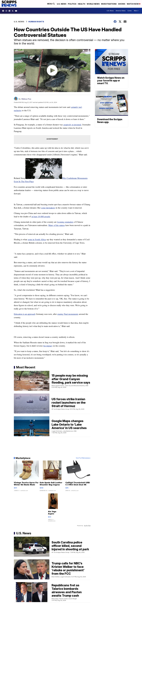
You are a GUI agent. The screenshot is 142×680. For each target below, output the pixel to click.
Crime (130, 11)
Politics (72, 4)
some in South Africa (37, 239)
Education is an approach (24, 314)
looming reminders (65, 221)
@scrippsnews (16, 11)
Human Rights (36, 22)
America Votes (121, 11)
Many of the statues (56, 225)
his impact (47, 345)
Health (81, 4)
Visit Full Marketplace (83, 458)
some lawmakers (48, 207)
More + (136, 11)
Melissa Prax (26, 99)
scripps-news (10, 11)
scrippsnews (3, 11)
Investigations (109, 4)
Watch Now (133, 4)
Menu (50, 4)
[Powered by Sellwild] (87, 525)
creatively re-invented (72, 124)
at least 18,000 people (41, 216)
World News (93, 4)
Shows (121, 4)
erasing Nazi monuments (67, 314)
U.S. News (61, 4)
